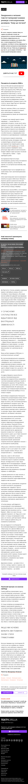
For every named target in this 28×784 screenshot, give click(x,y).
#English (3, 753)
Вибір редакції (4, 752)
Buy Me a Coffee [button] (14, 278)
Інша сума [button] (4, 272)
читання (9, 678)
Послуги (3, 758)
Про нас (3, 745)
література (20, 680)
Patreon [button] (4, 278)
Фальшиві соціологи (6, 760)
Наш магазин (4, 770)
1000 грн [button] (18, 268)
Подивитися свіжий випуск (14, 734)
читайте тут (14, 146)
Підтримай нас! (4, 768)
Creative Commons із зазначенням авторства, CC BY (14, 779)
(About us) (7, 745)
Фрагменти (3, 748)
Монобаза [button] (5, 282)
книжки (3, 678)
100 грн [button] (4, 268)
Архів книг (3, 775)
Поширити (5, 29)
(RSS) (5, 747)
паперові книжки (17, 678)
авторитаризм (5, 680)
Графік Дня (3, 771)
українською (10, 780)
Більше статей (5, 698)
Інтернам (3, 765)
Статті (2, 747)
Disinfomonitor (4, 763)
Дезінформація (4, 761)
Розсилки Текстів (5, 750)
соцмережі (13, 680)
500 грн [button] (11, 268)
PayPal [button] (13, 282)
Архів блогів (4, 773)
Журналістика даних (6, 756)
